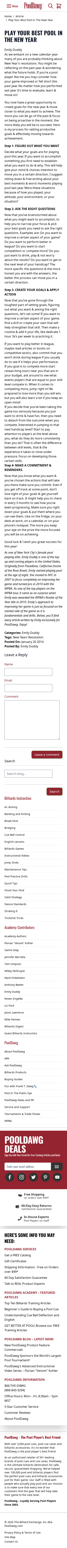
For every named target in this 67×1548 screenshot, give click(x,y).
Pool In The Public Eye (18, 1093)
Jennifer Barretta (14, 957)
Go (57, 1166)
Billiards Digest (13, 1026)
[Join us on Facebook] (9, 1177)
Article (20, 16)
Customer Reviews (17, 1413)
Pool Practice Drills (16, 876)
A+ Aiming (10, 807)
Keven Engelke (13, 998)
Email (8, 680)
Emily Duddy (12, 991)
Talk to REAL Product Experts (24, 1284)
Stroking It (10, 911)
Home (8, 16)
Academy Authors (15, 936)
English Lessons (14, 841)
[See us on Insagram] (21, 1177)
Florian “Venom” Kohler (18, 943)
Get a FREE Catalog (17, 1255)
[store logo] (33, 6)
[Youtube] (57, 1177)
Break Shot (11, 821)
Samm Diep (11, 950)
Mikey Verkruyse (14, 971)
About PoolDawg (14, 1051)
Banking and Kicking (17, 814)
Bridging (9, 828)
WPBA (8, 1121)
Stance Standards (15, 904)
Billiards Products (15, 1072)
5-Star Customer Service (21, 1407)
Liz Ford (9, 1005)
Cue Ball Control (14, 835)
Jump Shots (11, 862)
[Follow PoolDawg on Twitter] (33, 1177)
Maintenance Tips (15, 869)
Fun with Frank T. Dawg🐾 (20, 1086)
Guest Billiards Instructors (20, 1033)
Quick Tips (10, 883)
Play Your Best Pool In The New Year (30, 20)
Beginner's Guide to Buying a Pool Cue (31, 1309)
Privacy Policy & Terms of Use (22, 1532)
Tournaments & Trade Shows (22, 1114)
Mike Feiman (12, 1019)
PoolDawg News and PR (19, 1100)
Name (8, 664)
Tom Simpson (12, 964)
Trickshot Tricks (13, 918)
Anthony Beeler (14, 985)
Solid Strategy (13, 897)
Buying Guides (13, 1079)
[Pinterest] (45, 1177)
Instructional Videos (16, 855)
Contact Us (11, 1541)
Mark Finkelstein (14, 978)
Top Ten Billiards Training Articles (27, 1303)
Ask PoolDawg (13, 1065)
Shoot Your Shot (14, 890)
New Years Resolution (28, 637)
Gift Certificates (15, 1261)
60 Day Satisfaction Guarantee (25, 1278)
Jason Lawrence (14, 1012)
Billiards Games (14, 848)
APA (6, 1058)
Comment (11, 696)
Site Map (9, 1537)
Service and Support (17, 1107)
